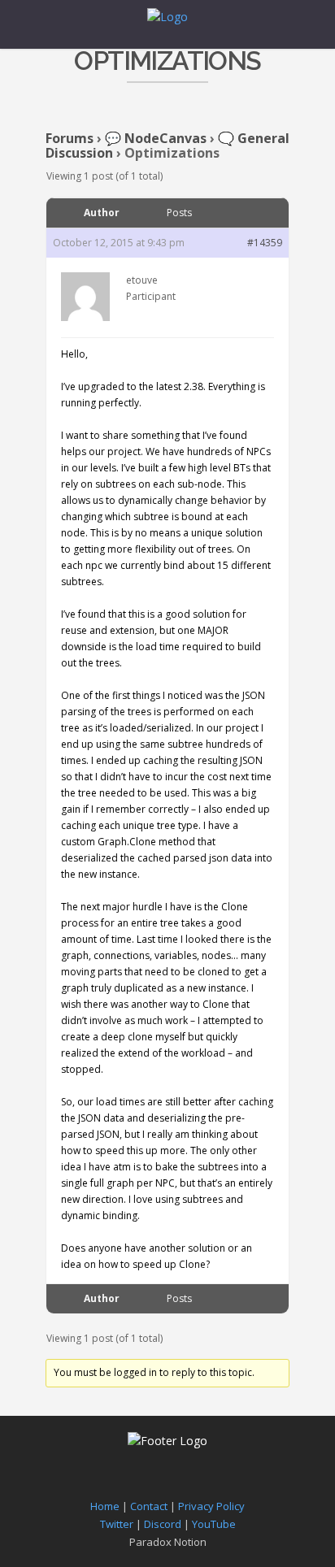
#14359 (264, 243)
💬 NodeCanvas (156, 138)
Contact (149, 1506)
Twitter (116, 1524)
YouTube (214, 1524)
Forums (70, 138)
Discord (162, 1524)
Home (105, 1506)
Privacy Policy (211, 1506)
